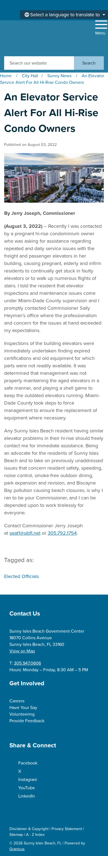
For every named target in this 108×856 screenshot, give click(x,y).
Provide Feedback (26, 721)
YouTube (26, 788)
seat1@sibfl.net (24, 533)
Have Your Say (23, 707)
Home (6, 76)
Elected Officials (21, 576)
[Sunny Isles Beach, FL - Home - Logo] (23, 38)
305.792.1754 (62, 533)
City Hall (30, 76)
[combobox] (64, 14)
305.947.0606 (27, 663)
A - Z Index (35, 835)
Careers (16, 701)
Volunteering (22, 714)
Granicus (17, 849)
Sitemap (16, 835)
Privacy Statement (67, 829)
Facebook (27, 763)
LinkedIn (26, 796)
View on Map (22, 651)
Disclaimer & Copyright (28, 829)
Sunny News (60, 76)
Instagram (27, 779)
